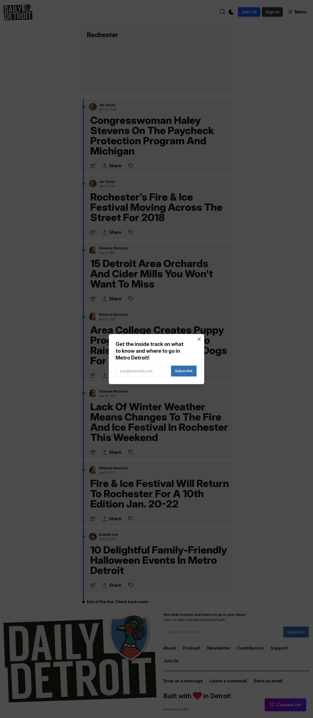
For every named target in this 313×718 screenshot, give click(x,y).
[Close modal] (199, 339)
